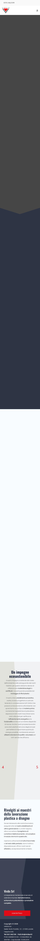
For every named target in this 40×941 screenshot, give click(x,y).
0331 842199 (9, 3)
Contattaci (17, 576)
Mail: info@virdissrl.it (25, 934)
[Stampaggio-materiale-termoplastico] (19, 583)
